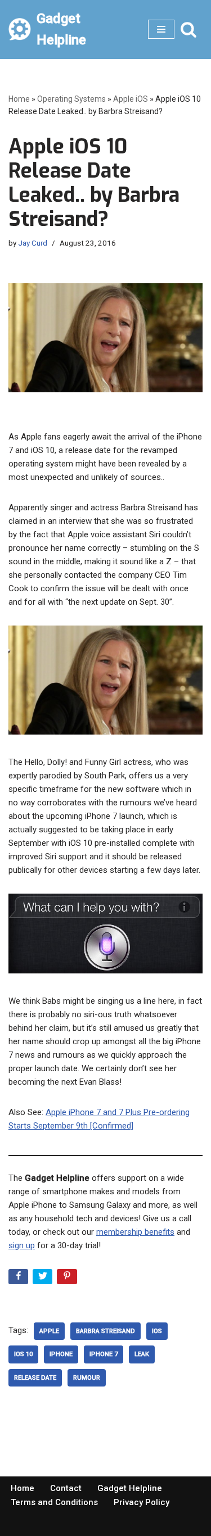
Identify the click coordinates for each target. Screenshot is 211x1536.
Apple (49, 1331)
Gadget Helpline (129, 1488)
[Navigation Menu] (161, 29)
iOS (157, 1331)
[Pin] (68, 1279)
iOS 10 (23, 1354)
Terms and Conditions (54, 1502)
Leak (141, 1354)
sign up (21, 1245)
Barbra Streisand (105, 1331)
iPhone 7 (103, 1354)
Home (19, 98)
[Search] (188, 29)
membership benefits (135, 1232)
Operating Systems (71, 98)
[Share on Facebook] (19, 1279)
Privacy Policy (141, 1502)
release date (35, 1377)
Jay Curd (32, 242)
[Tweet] (44, 1279)
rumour (86, 1377)
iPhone (61, 1354)
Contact (66, 1488)
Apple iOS (130, 98)
